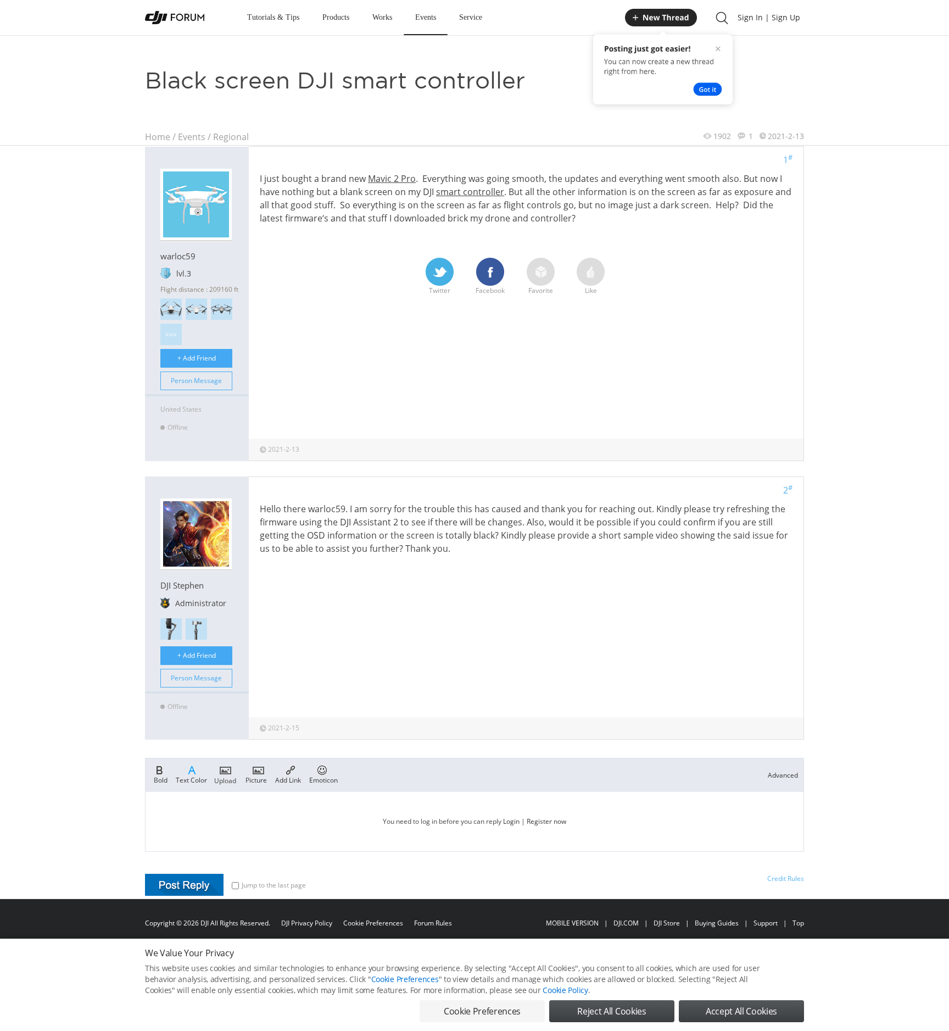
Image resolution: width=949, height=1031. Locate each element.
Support (765, 923)
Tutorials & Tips (273, 17)
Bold (161, 779)
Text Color (191, 779)
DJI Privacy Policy (306, 923)
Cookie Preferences (373, 923)
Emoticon (323, 779)
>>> (171, 334)
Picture (256, 779)
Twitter (439, 290)
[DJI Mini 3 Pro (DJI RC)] (171, 309)
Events (425, 17)
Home (157, 137)
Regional (231, 137)
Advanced (783, 775)
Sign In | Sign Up (769, 17)
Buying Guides (717, 923)
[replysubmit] (184, 885)
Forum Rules (433, 923)
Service (470, 17)
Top (798, 923)
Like (591, 290)
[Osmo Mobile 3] (171, 629)
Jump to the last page (274, 885)
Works (382, 17)
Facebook (490, 290)
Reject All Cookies (611, 1011)
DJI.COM (626, 923)
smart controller (470, 192)
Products (335, 17)
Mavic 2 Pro (392, 179)
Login (511, 821)
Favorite (540, 290)
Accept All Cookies (741, 1011)
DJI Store (667, 923)
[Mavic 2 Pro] (221, 309)
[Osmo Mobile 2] (196, 629)
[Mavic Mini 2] (196, 309)
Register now (546, 821)
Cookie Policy (565, 990)
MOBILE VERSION (572, 923)
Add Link (288, 779)
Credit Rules (785, 878)
